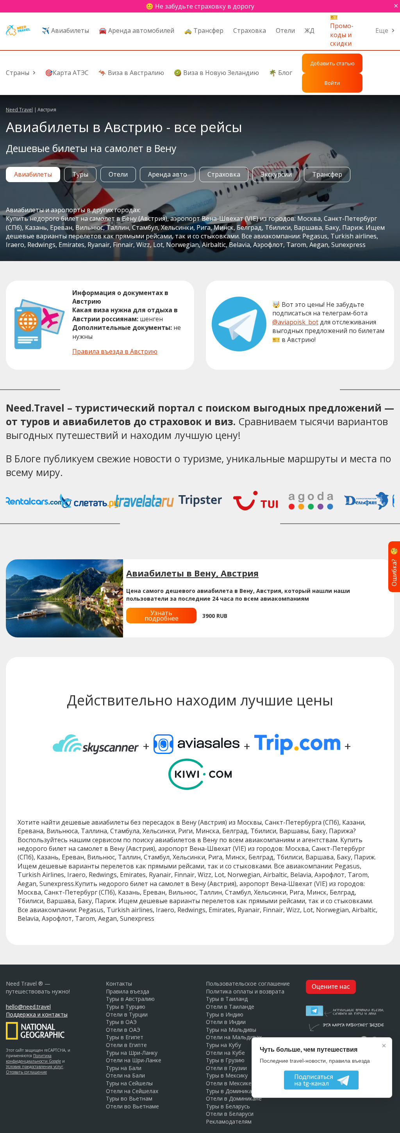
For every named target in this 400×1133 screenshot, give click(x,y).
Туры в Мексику (227, 1075)
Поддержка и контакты (37, 1014)
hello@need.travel (28, 1006)
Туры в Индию (224, 1014)
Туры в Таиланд (227, 998)
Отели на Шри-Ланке (133, 1060)
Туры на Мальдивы (231, 1029)
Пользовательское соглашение (248, 983)
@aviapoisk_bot (295, 322)
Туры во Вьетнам (129, 1098)
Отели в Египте (126, 1045)
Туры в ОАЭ (121, 1022)
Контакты (119, 983)
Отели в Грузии (226, 1068)
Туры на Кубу (223, 1045)
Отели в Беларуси (230, 1113)
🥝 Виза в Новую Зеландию (216, 72)
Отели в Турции (127, 1014)
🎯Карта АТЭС (67, 72)
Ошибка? (394, 566)
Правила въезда (127, 991)
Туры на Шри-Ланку (131, 1052)
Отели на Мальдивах (234, 1037)
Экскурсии (276, 174)
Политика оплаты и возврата (245, 991)
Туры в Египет (124, 1037)
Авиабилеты (33, 174)
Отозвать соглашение (26, 1072)
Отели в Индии (226, 1022)
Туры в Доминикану (232, 1091)
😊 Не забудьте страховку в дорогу (200, 6)
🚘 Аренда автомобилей (136, 30)
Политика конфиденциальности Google (33, 1058)
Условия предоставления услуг (34, 1066)
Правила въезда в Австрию (114, 351)
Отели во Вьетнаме (132, 1106)
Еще (381, 30)
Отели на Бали (125, 1075)
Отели (285, 30)
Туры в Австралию (130, 998)
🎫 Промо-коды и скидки (342, 30)
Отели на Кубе (225, 1052)
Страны (17, 72)
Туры (80, 174)
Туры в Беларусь (228, 1106)
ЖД (309, 30)
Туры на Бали (123, 1068)
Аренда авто (167, 174)
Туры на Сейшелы (129, 1083)
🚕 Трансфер (203, 30)
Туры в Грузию (225, 1060)
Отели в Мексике (229, 1083)
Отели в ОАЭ (123, 1029)
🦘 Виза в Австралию (131, 72)
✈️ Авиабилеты (65, 30)
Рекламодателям (229, 1121)
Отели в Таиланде (230, 1006)
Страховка (249, 30)
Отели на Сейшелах (132, 1091)
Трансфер (327, 174)
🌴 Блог (280, 72)
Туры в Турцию (125, 1006)
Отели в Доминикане (234, 1098)
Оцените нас (331, 987)
